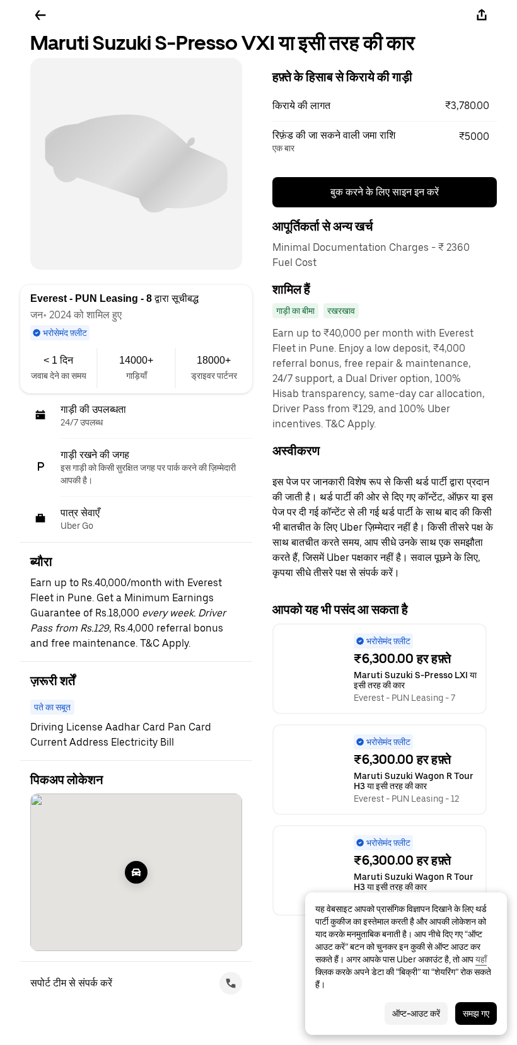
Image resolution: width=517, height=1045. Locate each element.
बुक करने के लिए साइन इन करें (384, 192)
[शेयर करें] (482, 15)
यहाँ (481, 959)
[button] (384, 106)
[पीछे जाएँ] (40, 15)
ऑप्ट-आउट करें (416, 1013)
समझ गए (476, 1013)
